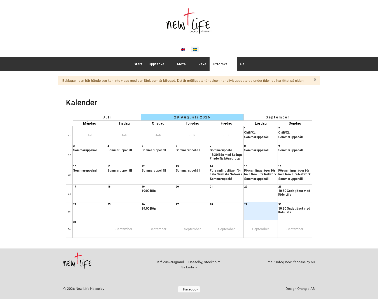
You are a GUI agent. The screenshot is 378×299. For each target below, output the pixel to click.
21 (211, 186)
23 (279, 186)
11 (108, 166)
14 (211, 166)
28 (211, 204)
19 (143, 186)
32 (69, 154)
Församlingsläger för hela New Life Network (226, 172)
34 (69, 194)
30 (279, 204)
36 (69, 229)
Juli (107, 117)
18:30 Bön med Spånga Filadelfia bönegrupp (226, 156)
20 (177, 186)
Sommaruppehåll (256, 137)
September (278, 117)
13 (177, 166)
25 (108, 204)
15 (245, 166)
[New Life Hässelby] (189, 20)
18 (108, 186)
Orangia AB (306, 289)
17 (74, 186)
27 (177, 204)
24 (74, 204)
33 (69, 175)
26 (143, 204)
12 (143, 166)
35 (69, 211)
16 (279, 166)
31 (69, 135)
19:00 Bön (149, 191)
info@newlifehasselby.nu (295, 262)
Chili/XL (250, 132)
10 (74, 166)
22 (245, 186)
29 (245, 204)
